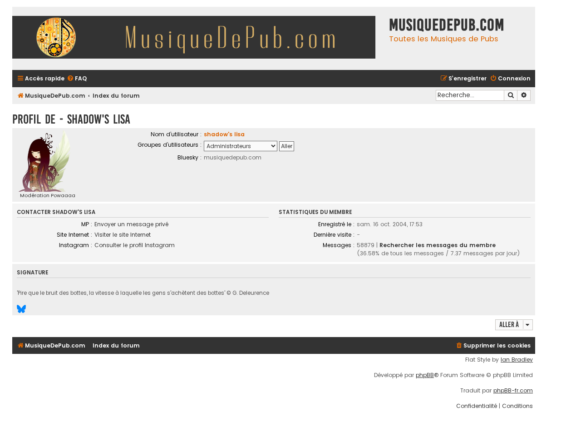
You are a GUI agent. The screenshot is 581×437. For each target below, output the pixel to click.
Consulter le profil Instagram (134, 245)
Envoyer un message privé (131, 224)
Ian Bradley (517, 359)
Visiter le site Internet (122, 234)
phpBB (425, 375)
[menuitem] (77, 79)
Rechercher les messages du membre (437, 245)
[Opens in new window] (21, 309)
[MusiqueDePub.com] (198, 38)
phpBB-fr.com (513, 390)
